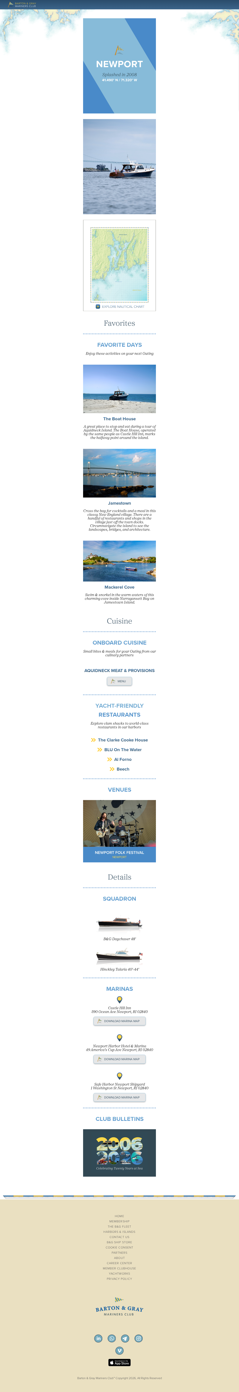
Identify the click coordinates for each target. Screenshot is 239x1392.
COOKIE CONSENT (120, 1247)
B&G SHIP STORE (119, 1242)
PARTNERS (120, 1253)
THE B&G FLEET (119, 1227)
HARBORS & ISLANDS (119, 1232)
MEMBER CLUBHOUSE (119, 1268)
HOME (119, 1216)
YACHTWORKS (119, 1274)
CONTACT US (119, 1237)
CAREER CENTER (119, 1263)
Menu (122, 681)
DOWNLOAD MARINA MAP (121, 1021)
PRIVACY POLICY (119, 1279)
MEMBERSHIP (119, 1221)
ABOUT (119, 1258)
